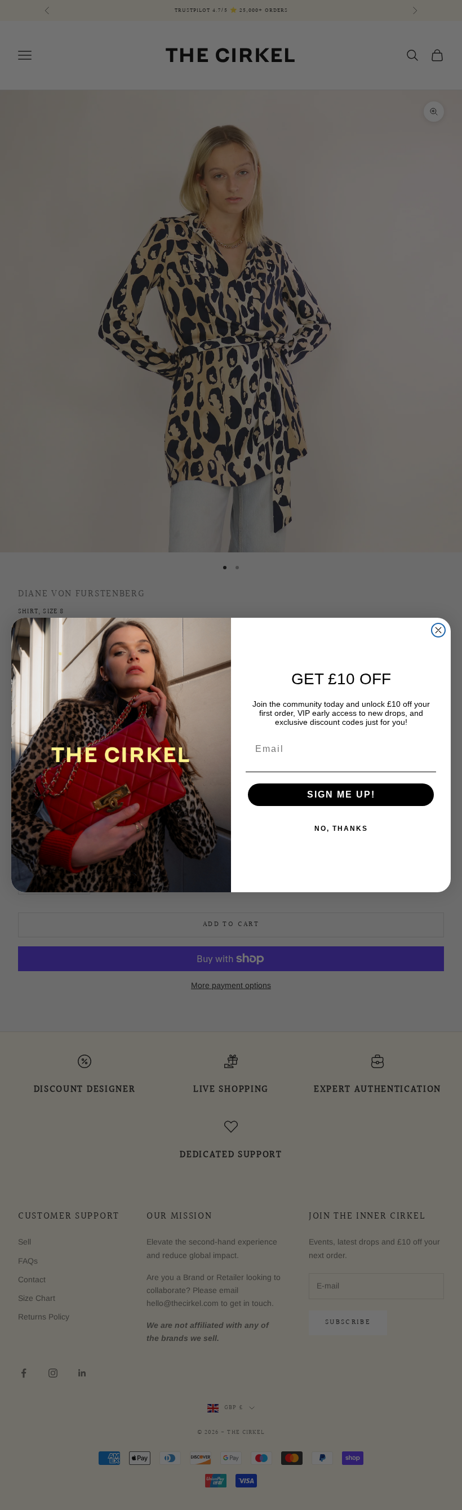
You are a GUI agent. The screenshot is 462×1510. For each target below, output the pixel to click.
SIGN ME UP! (341, 794)
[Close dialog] (438, 630)
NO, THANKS (341, 829)
